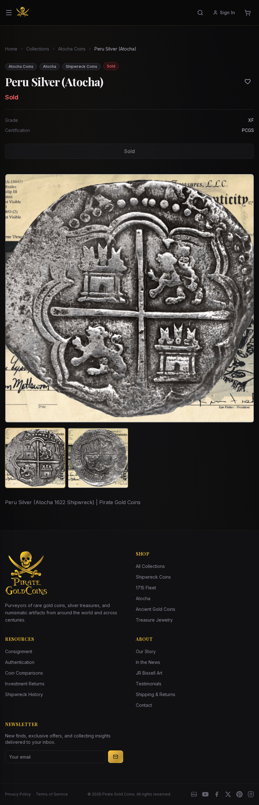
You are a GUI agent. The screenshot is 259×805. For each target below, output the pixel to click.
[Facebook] (217, 794)
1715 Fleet (146, 587)
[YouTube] (205, 794)
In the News (148, 662)
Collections (37, 48)
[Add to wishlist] (247, 81)
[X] (228, 794)
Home (11, 48)
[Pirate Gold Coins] (22, 12)
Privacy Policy (18, 794)
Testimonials (148, 683)
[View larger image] (129, 298)
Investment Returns (25, 683)
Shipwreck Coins (153, 577)
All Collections (150, 566)
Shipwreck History (24, 694)
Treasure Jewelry (154, 620)
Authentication (19, 662)
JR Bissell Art (149, 673)
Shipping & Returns (155, 694)
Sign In (227, 12)
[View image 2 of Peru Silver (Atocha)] (98, 458)
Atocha (143, 598)
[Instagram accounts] (251, 794)
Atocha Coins (72, 48)
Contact (144, 705)
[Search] (200, 12)
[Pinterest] (239, 794)
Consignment (18, 651)
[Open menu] (9, 12)
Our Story (146, 651)
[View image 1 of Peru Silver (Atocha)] (35, 458)
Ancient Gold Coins (155, 609)
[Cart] (247, 12)
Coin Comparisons (24, 673)
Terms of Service (52, 794)
